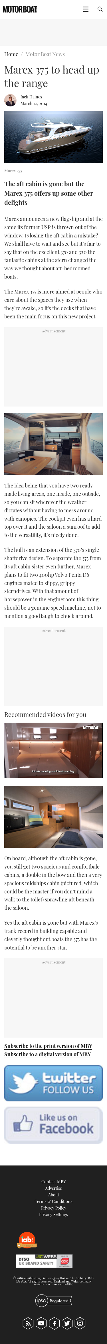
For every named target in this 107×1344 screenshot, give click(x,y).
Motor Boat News (45, 54)
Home (11, 54)
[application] (53, 750)
